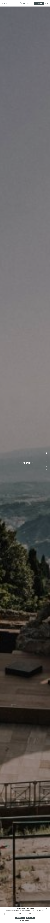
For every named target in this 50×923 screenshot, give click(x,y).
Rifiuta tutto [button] (30, 917)
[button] (25, 920)
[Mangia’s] (25, 3)
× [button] (48, 908)
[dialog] (25, 915)
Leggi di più (40, 911)
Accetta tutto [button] (20, 917)
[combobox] (46, 908)
